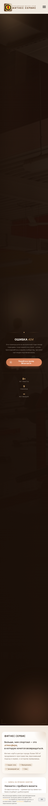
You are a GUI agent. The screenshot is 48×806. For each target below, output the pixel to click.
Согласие (6, 799)
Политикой (20, 801)
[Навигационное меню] (44, 7)
